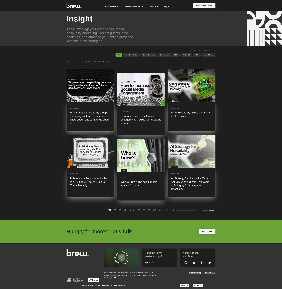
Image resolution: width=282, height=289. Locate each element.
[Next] (211, 211)
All (119, 55)
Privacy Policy (195, 273)
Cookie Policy (209, 273)
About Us (152, 7)
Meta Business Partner (93, 281)
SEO (196, 55)
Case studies (110, 7)
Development (164, 55)
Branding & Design (131, 55)
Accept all (197, 285)
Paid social (186, 55)
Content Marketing (149, 55)
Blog (165, 7)
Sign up (148, 262)
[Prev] (205, 211)
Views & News (208, 55)
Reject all (184, 285)
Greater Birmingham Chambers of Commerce (76, 281)
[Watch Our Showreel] (121, 258)
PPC (175, 55)
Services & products (132, 7)
